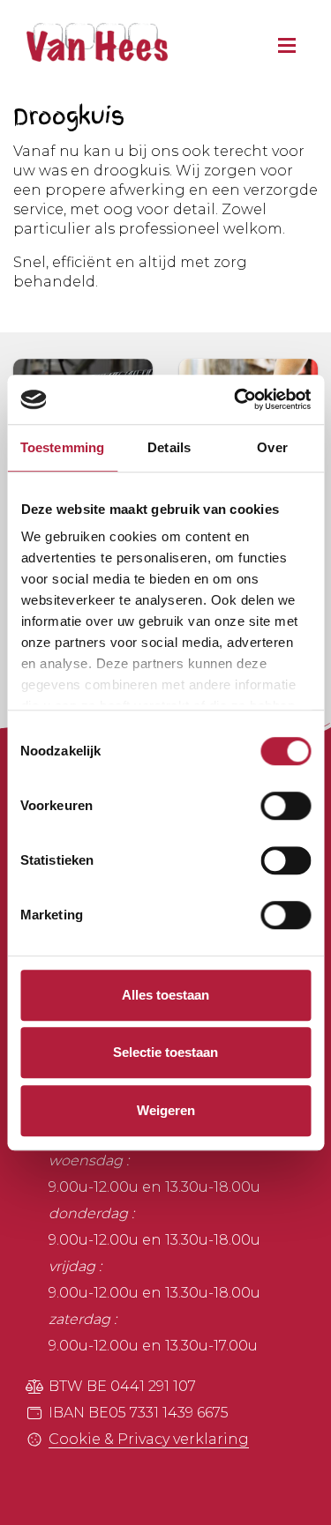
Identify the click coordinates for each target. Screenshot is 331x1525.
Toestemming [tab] (62, 447)
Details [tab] (169, 447)
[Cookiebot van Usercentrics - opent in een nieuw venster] (236, 399)
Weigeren (166, 1110)
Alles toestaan (165, 994)
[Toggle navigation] (282, 39)
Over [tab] (272, 447)
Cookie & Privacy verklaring (149, 1439)
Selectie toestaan (165, 1052)
